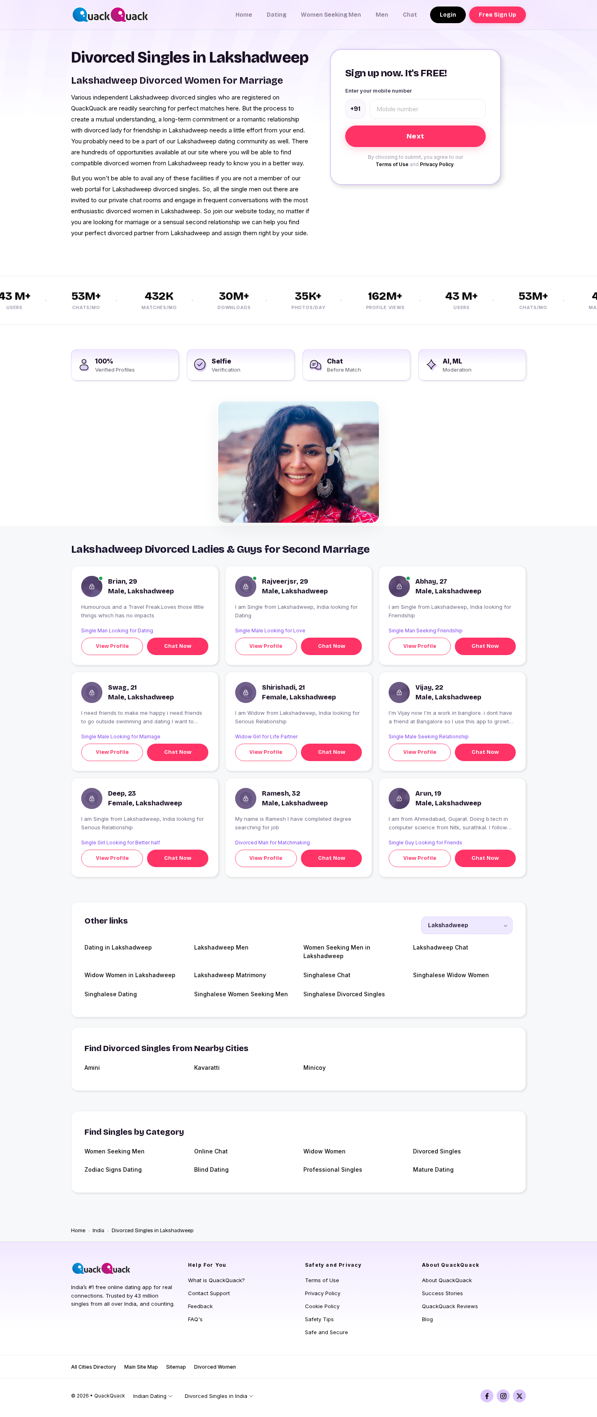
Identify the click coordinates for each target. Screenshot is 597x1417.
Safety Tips (319, 1319)
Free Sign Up (497, 14)
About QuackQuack (447, 1280)
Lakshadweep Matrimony (230, 974)
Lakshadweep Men (221, 947)
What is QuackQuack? (216, 1280)
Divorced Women (215, 1367)
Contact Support (209, 1293)
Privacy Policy (437, 164)
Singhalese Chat (326, 974)
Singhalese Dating (110, 994)
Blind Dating (211, 1169)
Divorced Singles (437, 1151)
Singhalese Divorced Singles (344, 994)
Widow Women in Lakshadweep (129, 974)
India (98, 1230)
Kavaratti (207, 1067)
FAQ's (195, 1319)
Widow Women (324, 1151)
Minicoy (314, 1067)
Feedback (200, 1306)
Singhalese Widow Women (451, 974)
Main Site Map (141, 1367)
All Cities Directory (93, 1367)
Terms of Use (392, 164)
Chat (410, 14)
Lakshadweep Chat (440, 947)
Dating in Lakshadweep (118, 947)
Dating (276, 14)
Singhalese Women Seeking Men (241, 994)
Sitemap (176, 1367)
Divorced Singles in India (216, 1396)
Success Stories (442, 1293)
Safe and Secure (326, 1332)
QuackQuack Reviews (450, 1306)
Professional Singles (332, 1169)
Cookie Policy (322, 1306)
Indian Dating (150, 1396)
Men (382, 14)
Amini (92, 1067)
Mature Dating (433, 1169)
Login (448, 14)
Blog (427, 1319)
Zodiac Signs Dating (113, 1169)
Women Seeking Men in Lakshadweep (336, 951)
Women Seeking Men (331, 14)
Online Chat (211, 1151)
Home (244, 14)
